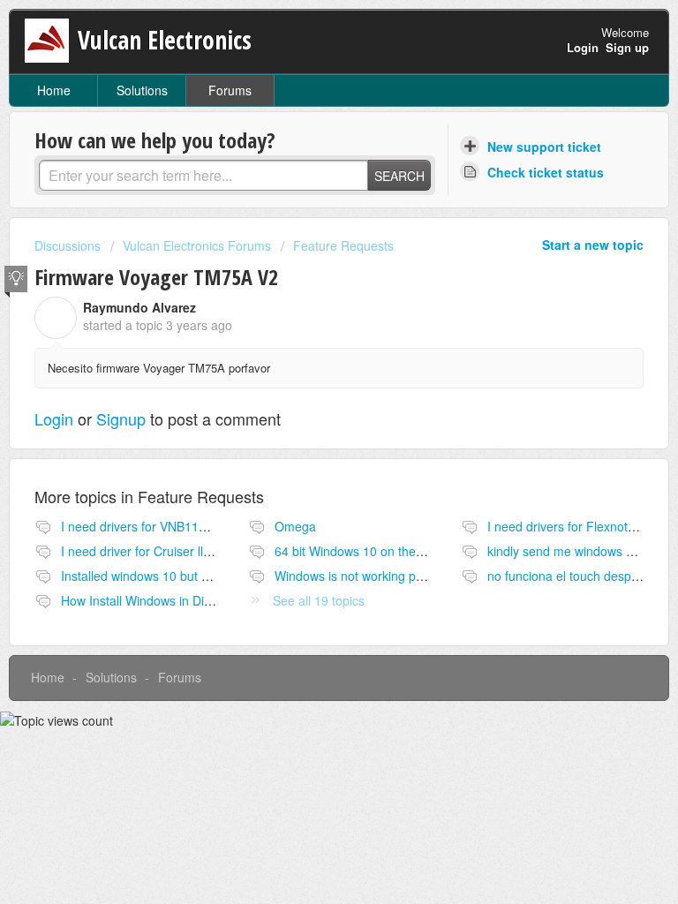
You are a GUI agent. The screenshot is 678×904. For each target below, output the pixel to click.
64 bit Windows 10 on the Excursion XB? (388, 551)
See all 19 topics (319, 600)
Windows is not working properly (365, 575)
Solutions (142, 90)
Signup (121, 418)
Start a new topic (593, 244)
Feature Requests (343, 245)
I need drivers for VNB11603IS (146, 526)
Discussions (67, 245)
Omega (295, 526)
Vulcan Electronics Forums (197, 245)
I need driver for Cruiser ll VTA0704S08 (170, 551)
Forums (230, 90)
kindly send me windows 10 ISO (576, 551)
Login (53, 418)
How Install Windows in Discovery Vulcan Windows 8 (206, 600)
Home (54, 90)
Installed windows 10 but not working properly (188, 575)
